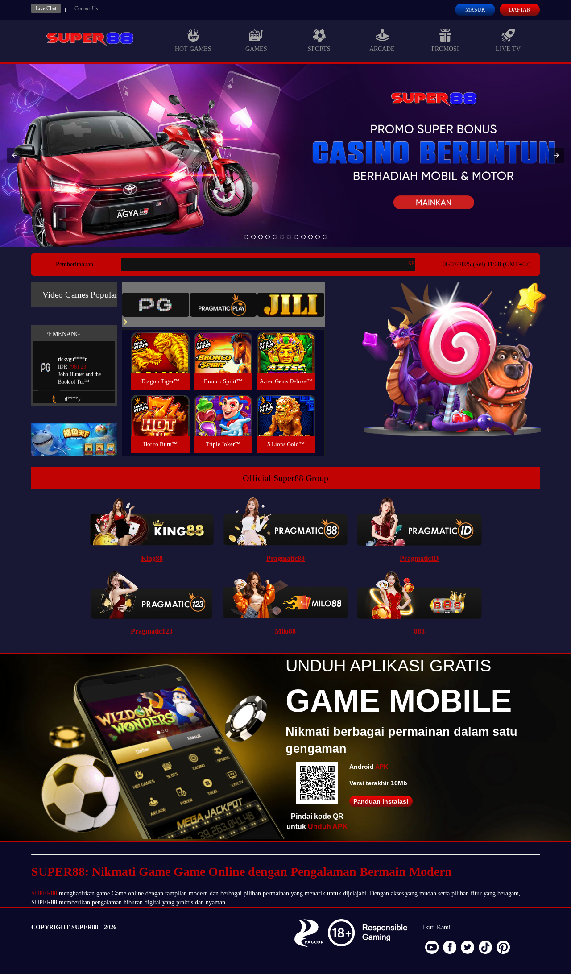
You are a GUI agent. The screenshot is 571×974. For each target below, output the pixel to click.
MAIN (160, 362)
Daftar (519, 10)
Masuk (475, 10)
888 (419, 631)
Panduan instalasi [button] (380, 801)
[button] (14, 155)
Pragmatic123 (152, 631)
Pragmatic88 (285, 558)
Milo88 (285, 631)
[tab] (155, 305)
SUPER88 (44, 893)
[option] (246, 237)
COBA (160, 342)
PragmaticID (419, 558)
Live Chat (46, 8)
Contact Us (86, 8)
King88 (152, 558)
